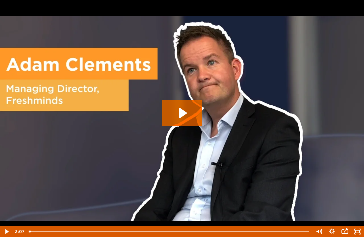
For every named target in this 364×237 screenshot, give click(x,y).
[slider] (169, 231)
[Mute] (318, 231)
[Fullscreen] (357, 231)
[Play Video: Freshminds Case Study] (182, 113)
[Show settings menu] (331, 231)
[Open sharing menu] (344, 231)
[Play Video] (6, 231)
